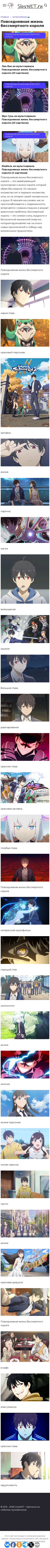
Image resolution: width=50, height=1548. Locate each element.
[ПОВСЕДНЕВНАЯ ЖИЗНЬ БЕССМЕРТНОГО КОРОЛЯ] (25, 60)
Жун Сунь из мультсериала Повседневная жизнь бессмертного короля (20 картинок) (24, 119)
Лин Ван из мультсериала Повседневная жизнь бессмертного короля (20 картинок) (24, 69)
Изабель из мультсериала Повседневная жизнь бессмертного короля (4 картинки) (24, 169)
